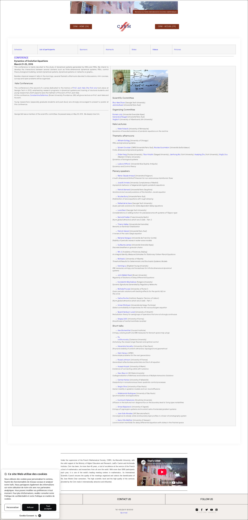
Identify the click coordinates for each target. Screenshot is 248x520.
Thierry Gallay (123, 224)
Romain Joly (117, 114)
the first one (92, 88)
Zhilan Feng (122, 154)
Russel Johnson (124, 360)
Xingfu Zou (223, 154)
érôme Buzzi (118, 105)
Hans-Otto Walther (125, 420)
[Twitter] (207, 510)
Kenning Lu (122, 266)
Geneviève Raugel (120, 117)
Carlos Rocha (123, 298)
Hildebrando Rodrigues (127, 393)
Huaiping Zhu (200, 154)
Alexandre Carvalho (125, 346)
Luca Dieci (122, 210)
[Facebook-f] (202, 510)
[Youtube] (211, 510)
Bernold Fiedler (124, 217)
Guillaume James (124, 245)
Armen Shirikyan (124, 305)
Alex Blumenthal (124, 330)
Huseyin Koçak (123, 366)
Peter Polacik (123, 129)
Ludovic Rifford (124, 164)
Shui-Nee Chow (119, 103)
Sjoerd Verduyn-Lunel (126, 312)
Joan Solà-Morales (125, 413)
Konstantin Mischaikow (127, 282)
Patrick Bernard (124, 190)
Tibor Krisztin (148, 154)
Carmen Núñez (123, 380)
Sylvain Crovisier (124, 147)
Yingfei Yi (116, 119)
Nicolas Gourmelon (161, 147)
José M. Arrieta (124, 183)
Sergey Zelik (122, 319)
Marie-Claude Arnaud (126, 176)
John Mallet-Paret (125, 275)
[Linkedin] (216, 510)
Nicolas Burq (123, 196)
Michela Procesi (124, 289)
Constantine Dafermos (39, 95)
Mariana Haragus (124, 238)
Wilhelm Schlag (124, 141)
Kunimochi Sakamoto (126, 400)
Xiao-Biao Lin (123, 373)
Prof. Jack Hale (79, 88)
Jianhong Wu (175, 154)
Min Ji (120, 252)
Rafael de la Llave (125, 203)
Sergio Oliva (122, 386)
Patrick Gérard (123, 231)
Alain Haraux (123, 353)
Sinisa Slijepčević (124, 407)
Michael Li (121, 259)
